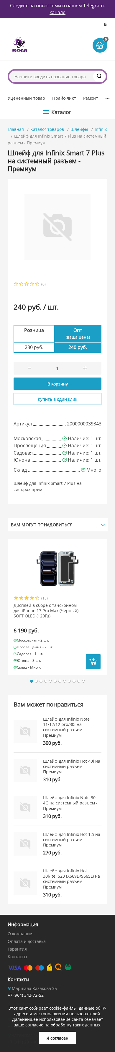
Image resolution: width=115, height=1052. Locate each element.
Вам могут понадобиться (42, 524)
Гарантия (17, 949)
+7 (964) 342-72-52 (26, 995)
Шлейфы (79, 129)
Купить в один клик (57, 399)
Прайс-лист (64, 98)
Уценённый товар (26, 98)
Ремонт (90, 98)
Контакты (17, 956)
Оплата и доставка (27, 941)
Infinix (101, 129)
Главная (16, 129)
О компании (20, 933)
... (107, 97)
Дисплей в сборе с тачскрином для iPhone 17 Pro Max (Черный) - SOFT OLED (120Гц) (47, 611)
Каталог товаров (47, 129)
